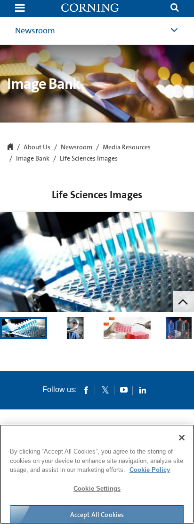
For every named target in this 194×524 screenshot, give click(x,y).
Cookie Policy (149, 469)
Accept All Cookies (97, 514)
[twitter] (105, 390)
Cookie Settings (97, 488)
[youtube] (124, 390)
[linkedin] (143, 390)
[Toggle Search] (174, 8)
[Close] (181, 437)
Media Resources (127, 147)
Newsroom (35, 30)
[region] (97, 474)
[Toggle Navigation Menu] (19, 8)
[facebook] (86, 390)
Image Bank (32, 158)
